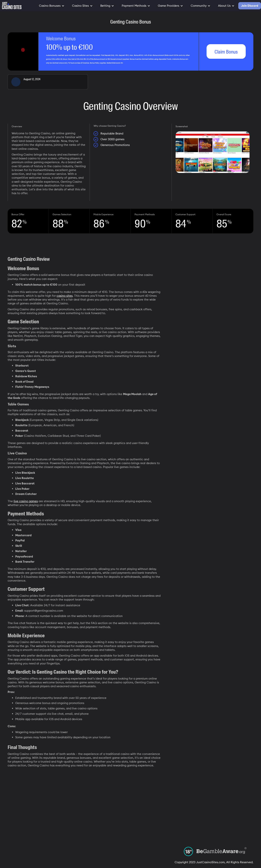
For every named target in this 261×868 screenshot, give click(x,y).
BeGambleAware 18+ (115, 63)
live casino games (26, 501)
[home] (11, 5)
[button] (51, 5)
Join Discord (249, 5)
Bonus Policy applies (98, 63)
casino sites (65, 295)
